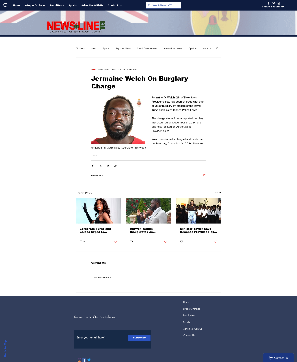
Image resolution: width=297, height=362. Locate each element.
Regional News (123, 48)
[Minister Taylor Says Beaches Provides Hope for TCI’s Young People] (198, 211)
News (94, 48)
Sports (106, 48)
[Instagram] (279, 3)
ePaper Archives (191, 308)
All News (80, 48)
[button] (217, 48)
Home (186, 302)
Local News (189, 315)
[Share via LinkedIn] (107, 165)
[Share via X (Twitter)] (100, 165)
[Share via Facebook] (92, 165)
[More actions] (204, 69)
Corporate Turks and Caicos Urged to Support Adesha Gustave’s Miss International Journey (96, 230)
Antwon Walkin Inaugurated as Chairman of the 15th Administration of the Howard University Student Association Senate (146, 230)
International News (173, 48)
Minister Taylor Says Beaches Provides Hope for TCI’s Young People (198, 230)
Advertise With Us (192, 328)
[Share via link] (115, 165)
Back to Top (5, 348)
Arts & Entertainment (147, 48)
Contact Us (189, 335)
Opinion (192, 48)
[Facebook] (84, 360)
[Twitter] (89, 360)
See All (218, 192)
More (205, 48)
